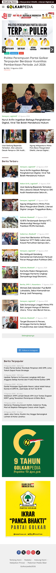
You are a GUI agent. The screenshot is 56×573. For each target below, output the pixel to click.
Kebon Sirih (24, 183)
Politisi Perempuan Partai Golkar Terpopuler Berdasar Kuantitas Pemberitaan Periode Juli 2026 (26, 61)
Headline (14, 53)
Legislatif (13, 116)
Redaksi (27, 560)
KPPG (6, 53)
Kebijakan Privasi (17, 563)
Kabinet (23, 217)
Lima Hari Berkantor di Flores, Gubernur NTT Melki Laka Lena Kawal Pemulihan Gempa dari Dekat (35, 241)
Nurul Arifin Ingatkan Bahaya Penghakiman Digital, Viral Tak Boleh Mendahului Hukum (26, 121)
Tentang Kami (15, 560)
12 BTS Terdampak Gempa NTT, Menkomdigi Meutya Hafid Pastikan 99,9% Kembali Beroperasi (35, 224)
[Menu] (3, 7)
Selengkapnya (28, 335)
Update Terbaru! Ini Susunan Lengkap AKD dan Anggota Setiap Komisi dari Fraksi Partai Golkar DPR (27, 378)
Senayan (5, 116)
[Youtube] (33, 552)
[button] (4, 49)
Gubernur (24, 234)
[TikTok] (38, 552)
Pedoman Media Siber (37, 563)
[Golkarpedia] (19, 7)
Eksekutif (31, 217)
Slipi (21, 53)
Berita (22, 284)
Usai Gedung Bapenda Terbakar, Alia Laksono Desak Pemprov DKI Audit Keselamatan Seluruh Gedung (13, 147)
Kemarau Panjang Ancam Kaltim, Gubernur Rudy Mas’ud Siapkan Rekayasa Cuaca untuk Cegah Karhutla (25, 406)
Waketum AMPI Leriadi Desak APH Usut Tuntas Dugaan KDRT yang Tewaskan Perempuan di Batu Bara (28, 397)
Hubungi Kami (40, 560)
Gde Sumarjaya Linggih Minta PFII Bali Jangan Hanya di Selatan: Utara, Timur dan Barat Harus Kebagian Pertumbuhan (36, 308)
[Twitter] (23, 552)
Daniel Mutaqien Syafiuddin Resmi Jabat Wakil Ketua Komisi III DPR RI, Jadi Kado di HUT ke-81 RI (27, 387)
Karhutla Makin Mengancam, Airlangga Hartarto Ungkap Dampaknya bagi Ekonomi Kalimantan (34, 275)
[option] (28, 46)
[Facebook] (19, 552)
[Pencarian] (52, 7)
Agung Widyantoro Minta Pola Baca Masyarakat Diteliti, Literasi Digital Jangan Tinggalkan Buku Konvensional (41, 147)
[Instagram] (28, 552)
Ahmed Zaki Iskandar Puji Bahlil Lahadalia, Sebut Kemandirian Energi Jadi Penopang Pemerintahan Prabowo (35, 291)
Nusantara (36, 284)
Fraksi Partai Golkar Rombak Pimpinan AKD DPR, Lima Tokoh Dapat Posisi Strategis (28, 369)
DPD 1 (28, 284)
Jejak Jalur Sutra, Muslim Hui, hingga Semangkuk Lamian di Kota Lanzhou (25, 415)
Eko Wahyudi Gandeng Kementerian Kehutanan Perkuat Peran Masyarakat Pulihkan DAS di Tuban (37, 258)
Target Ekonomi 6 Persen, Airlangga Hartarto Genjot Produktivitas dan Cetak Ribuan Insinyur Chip (35, 325)
